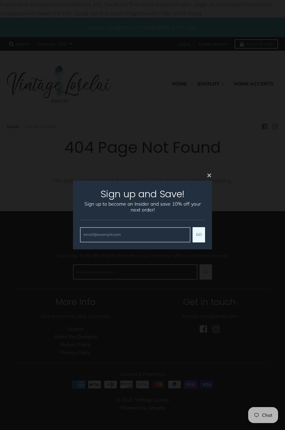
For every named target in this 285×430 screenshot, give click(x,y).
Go (199, 234)
